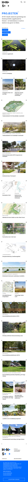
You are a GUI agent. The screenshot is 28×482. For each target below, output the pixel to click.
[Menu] (24, 2)
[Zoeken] (21, 2)
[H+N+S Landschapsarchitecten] (6, 451)
